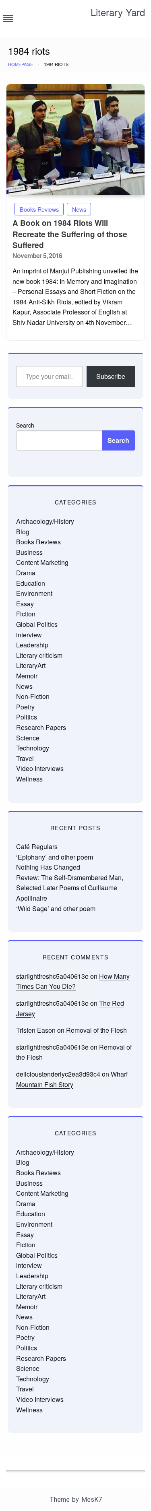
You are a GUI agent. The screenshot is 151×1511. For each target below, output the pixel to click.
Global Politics (37, 624)
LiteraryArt (31, 665)
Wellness (29, 778)
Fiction (25, 613)
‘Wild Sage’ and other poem (55, 908)
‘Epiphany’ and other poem (54, 857)
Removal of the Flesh (96, 1030)
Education (30, 583)
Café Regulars (37, 846)
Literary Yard (118, 12)
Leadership (32, 644)
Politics (26, 716)
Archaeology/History (45, 521)
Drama (25, 572)
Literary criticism (39, 655)
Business (29, 552)
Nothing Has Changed (48, 867)
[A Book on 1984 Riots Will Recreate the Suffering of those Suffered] (75, 139)
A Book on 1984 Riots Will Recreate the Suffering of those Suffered (69, 233)
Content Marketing (42, 562)
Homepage (20, 64)
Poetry (25, 706)
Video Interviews (40, 768)
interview (29, 634)
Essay (25, 603)
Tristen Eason (36, 1030)
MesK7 (91, 1499)
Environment (34, 593)
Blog (22, 531)
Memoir (26, 675)
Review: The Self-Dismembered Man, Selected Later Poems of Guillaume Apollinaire (69, 888)
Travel (25, 758)
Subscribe (110, 376)
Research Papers (41, 727)
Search (25, 425)
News (79, 209)
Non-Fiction (33, 696)
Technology (32, 747)
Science (27, 737)
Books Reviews (39, 209)
